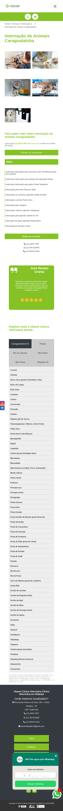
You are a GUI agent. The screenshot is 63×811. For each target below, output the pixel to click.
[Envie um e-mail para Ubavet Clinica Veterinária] (35, 17)
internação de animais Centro (18, 226)
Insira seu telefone (36, 769)
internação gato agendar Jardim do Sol (22, 216)
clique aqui (34, 143)
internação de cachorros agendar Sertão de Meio (26, 195)
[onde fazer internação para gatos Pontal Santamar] (18, 88)
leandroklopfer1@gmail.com (32, 726)
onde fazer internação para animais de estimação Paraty (29, 179)
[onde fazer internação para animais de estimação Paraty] (45, 60)
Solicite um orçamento (31, 152)
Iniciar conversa (35, 784)
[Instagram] (28, 790)
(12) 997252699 (32, 248)
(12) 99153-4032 (32, 251)
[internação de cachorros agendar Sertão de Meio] (18, 115)
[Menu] (55, 6)
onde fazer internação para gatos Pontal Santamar (27, 184)
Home (31, 738)
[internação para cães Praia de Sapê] (45, 88)
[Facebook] (34, 790)
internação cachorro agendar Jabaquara (22, 210)
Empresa (31, 747)
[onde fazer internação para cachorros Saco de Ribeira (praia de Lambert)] (18, 60)
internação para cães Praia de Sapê (21, 190)
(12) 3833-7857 (21, 143)
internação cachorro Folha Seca (19, 200)
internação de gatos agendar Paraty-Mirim (23, 221)
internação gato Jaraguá (16, 205)
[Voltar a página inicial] (13, 6)
